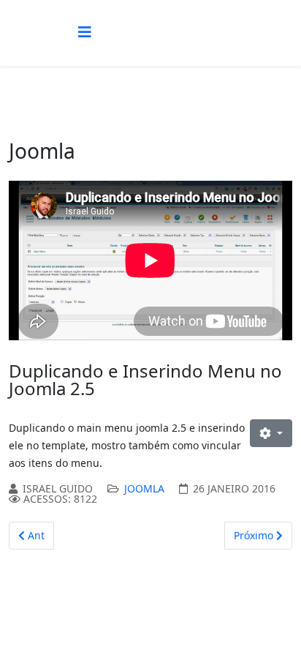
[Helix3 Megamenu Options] (84, 32)
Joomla (144, 488)
